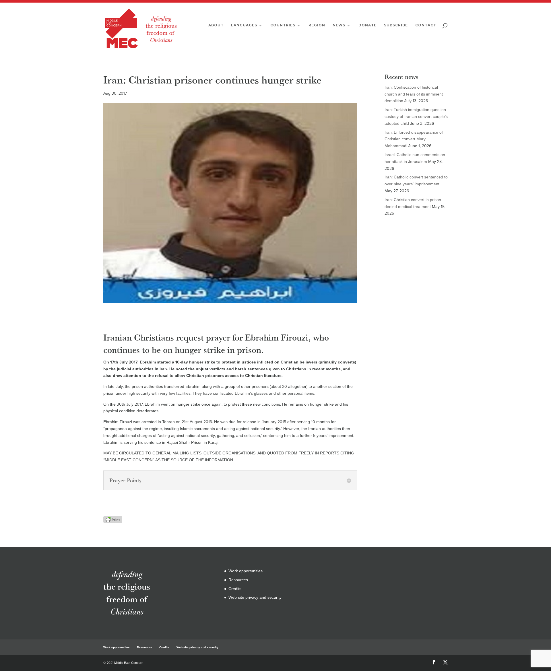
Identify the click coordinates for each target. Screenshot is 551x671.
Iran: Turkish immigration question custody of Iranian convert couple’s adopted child (416, 116)
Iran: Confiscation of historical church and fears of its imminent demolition (414, 94)
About (216, 25)
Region (317, 25)
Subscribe (396, 25)
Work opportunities (245, 571)
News (339, 25)
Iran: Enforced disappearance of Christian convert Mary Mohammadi (414, 139)
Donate (367, 25)
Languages (244, 25)
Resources (238, 579)
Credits (234, 588)
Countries (282, 25)
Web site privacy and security (255, 597)
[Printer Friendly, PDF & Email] (112, 519)
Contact (425, 25)
